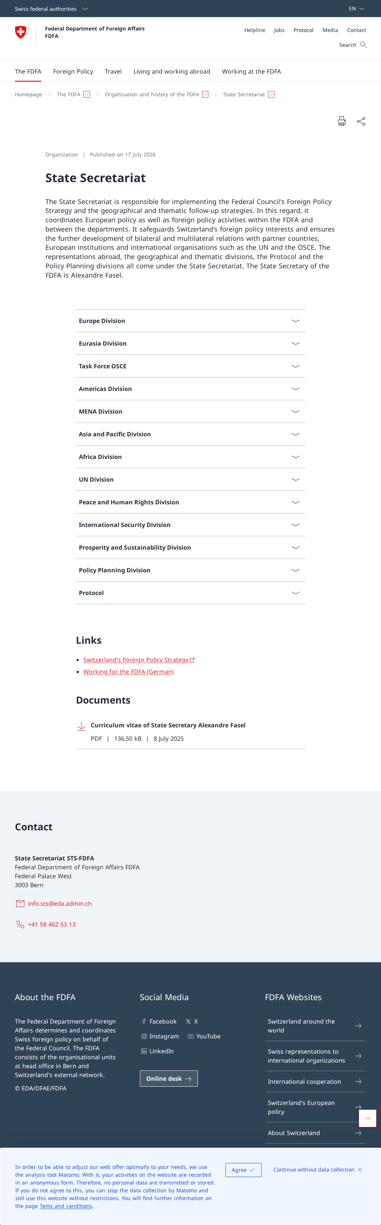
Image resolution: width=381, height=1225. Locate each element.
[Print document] (341, 121)
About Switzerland (294, 1133)
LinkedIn (162, 1051)
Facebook (163, 1021)
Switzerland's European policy (301, 1107)
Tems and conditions (66, 1205)
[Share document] (361, 121)
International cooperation (304, 1081)
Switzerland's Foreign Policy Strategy (135, 660)
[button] (28, 71)
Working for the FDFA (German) (128, 672)
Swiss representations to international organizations (306, 1055)
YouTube (208, 1036)
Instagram (164, 1036)
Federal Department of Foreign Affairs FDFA (96, 32)
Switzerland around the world (301, 1025)
